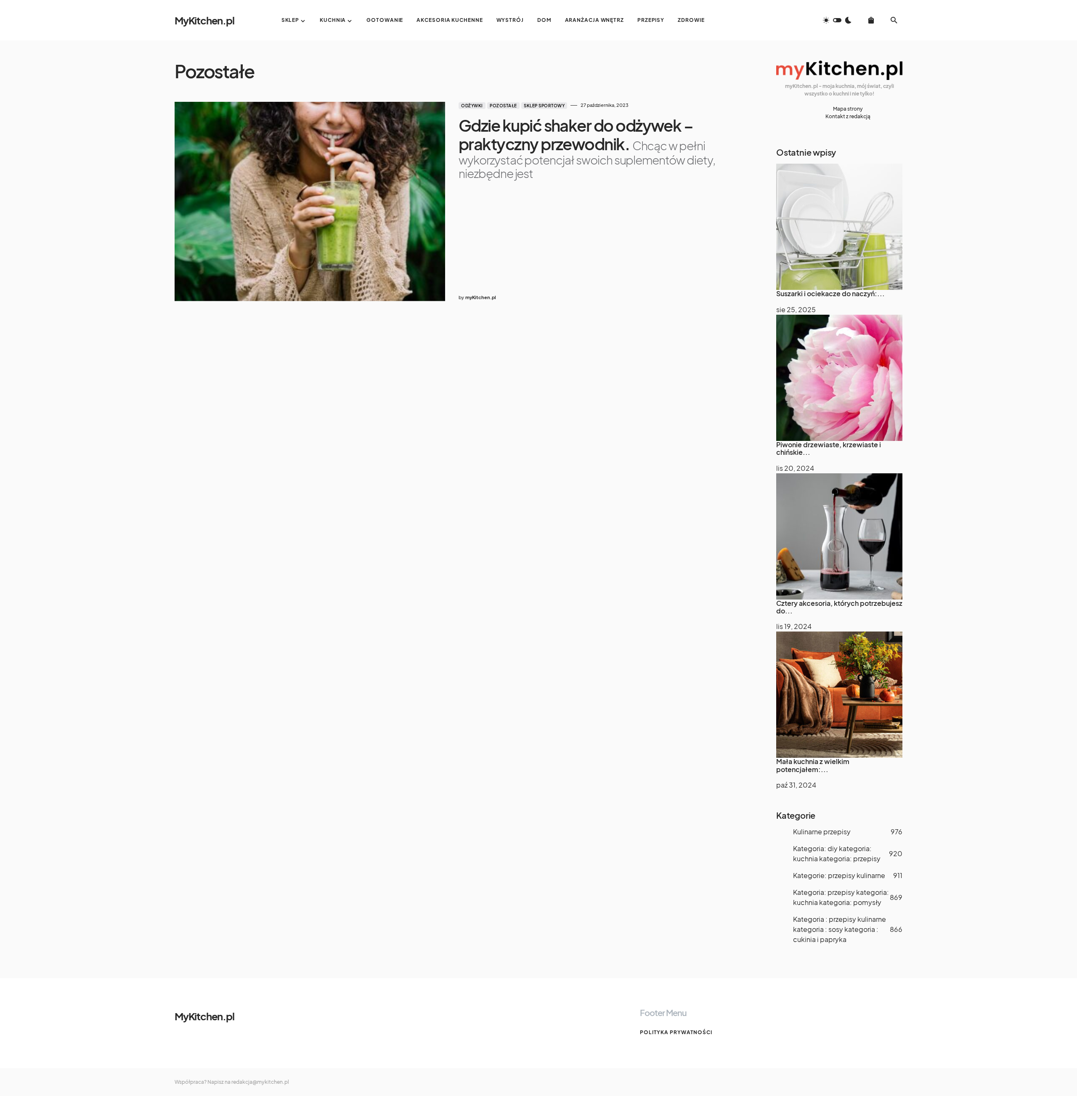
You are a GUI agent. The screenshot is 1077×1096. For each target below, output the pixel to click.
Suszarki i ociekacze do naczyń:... (830, 293)
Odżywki (472, 105)
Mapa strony (848, 109)
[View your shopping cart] (871, 20)
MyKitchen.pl (204, 20)
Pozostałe (503, 105)
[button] (837, 20)
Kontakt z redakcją (847, 116)
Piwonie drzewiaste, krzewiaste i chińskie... (828, 448)
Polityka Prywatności (676, 1032)
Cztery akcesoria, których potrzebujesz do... (839, 607)
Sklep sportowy (544, 105)
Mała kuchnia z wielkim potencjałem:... (812, 765)
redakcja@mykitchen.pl (260, 1082)
